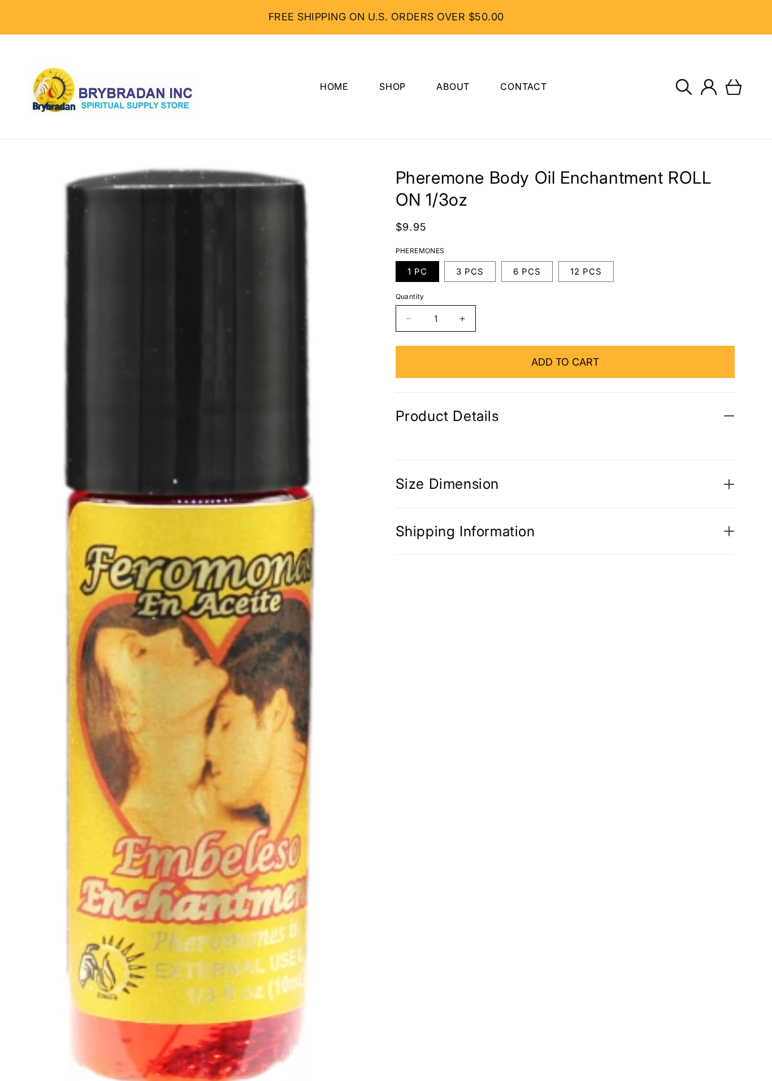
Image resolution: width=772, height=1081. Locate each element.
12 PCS (586, 271)
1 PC (417, 271)
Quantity (410, 296)
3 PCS (470, 271)
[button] (683, 87)
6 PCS (527, 271)
